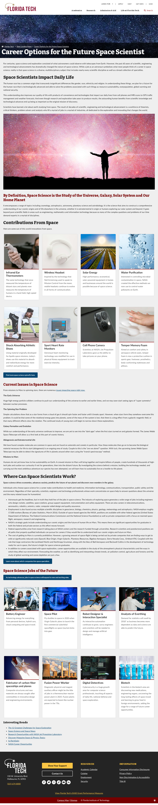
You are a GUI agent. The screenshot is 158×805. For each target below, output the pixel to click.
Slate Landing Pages (24, 46)
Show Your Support (57, 765)
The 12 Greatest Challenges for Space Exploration (29, 728)
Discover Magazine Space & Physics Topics (26, 737)
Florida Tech (9, 46)
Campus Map (63, 800)
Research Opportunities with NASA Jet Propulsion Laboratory (35, 734)
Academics (76, 10)
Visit (130, 4)
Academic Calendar (89, 769)
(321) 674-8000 (14, 784)
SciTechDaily (13, 741)
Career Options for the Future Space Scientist (51, 46)
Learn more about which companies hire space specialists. (27, 561)
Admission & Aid (108, 10)
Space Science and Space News (21, 731)
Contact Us (57, 773)
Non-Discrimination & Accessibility (134, 777)
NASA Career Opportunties (20, 744)
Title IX (122, 781)
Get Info (139, 4)
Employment (86, 777)
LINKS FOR (105, 4)
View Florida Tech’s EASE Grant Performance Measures (79, 793)
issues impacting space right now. (70, 390)
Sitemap (73, 800)
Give (151, 4)
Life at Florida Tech (130, 10)
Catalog (84, 773)
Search (148, 11)
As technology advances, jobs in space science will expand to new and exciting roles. (37, 577)
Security (84, 781)
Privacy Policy (125, 773)
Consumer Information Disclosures (134, 769)
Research (91, 10)
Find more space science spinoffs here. (20, 375)
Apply (120, 4)
